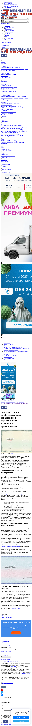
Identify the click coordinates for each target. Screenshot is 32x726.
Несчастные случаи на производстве (10, 103)
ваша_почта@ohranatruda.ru (11, 6)
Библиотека (8, 29)
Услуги (7, 35)
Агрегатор (8, 33)
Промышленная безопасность (8, 112)
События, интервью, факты (8, 70)
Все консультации (5, 95)
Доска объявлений (5, 164)
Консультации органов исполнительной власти (13, 96)
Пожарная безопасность (7, 113)
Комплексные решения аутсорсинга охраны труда (14, 131)
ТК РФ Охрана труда (6, 89)
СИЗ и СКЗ (4, 110)
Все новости (4, 63)
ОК (5, 721)
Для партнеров (4, 121)
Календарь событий (9, 27)
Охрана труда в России (7, 645)
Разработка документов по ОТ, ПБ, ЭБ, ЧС (12, 135)
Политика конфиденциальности (9, 661)
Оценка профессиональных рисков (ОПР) (12, 129)
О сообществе (4, 154)
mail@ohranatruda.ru (6, 651)
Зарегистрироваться (6, 724)
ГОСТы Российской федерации (9, 87)
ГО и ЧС (3, 114)
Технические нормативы (7, 88)
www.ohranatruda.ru (18, 697)
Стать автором (7, 7)
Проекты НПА (4, 76)
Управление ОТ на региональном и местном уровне (14, 69)
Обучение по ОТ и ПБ (6, 105)
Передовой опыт (5, 73)
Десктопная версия (5, 656)
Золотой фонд (9, 38)
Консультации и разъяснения (8, 74)
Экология (3, 116)
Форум (7, 36)
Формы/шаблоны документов (8, 91)
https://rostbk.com (15, 608)
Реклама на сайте (8, 3)
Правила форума (5, 149)
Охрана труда (4, 66)
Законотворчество (5, 64)
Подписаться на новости (10, 4)
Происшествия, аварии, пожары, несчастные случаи (14, 71)
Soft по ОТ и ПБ (9, 30)
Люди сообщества (5, 157)
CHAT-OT (3, 166)
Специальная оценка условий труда (10, 134)
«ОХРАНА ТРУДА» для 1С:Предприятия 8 (12, 141)
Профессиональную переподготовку (10, 546)
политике (10, 718)
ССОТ (7, 39)
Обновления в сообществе (8, 156)
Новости (7, 26)
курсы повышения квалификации (14, 494)
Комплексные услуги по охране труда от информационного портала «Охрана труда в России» (15, 126)
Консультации (9, 32)
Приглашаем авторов (6, 150)
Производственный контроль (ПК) (10, 132)
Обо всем (3, 78)
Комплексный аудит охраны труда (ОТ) (11, 128)
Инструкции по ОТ (6, 85)
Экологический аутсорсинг (8, 136)
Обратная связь (8, 2)
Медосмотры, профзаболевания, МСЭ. (11, 106)
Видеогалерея (4, 162)
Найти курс (16, 632)
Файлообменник (5, 161)
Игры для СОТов (5, 172)
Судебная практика (6, 77)
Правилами (13, 666)
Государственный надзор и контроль (10, 67)
